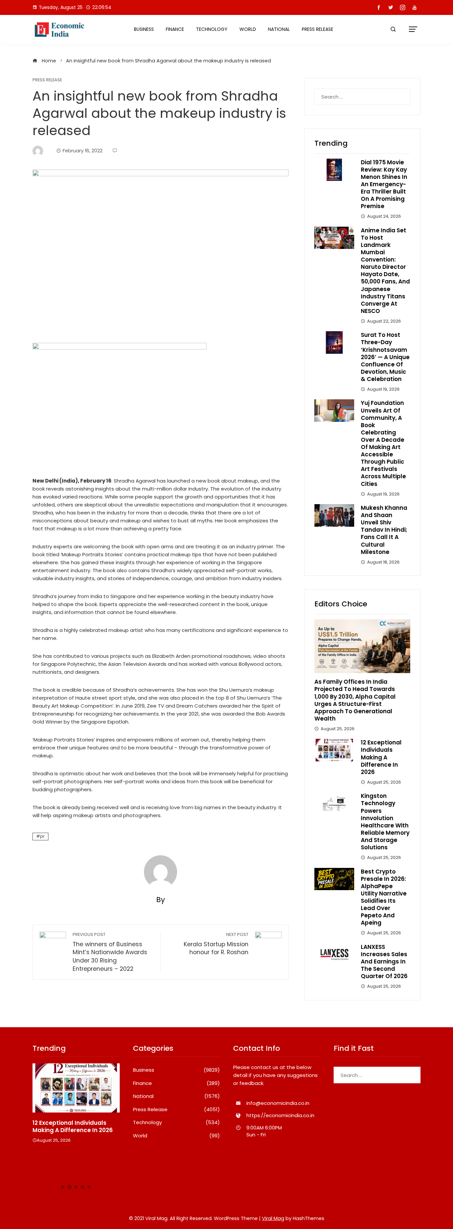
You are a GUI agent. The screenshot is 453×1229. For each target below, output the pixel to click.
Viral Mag (273, 1218)
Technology (211, 29)
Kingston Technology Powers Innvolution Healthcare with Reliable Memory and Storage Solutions (385, 821)
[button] (62, 1187)
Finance (175, 29)
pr (42, 836)
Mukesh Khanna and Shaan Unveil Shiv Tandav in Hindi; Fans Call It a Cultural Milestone (384, 530)
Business (144, 29)
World (247, 29)
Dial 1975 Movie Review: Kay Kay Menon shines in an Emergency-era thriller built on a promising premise (384, 184)
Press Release (317, 29)
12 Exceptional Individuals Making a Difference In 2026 (381, 757)
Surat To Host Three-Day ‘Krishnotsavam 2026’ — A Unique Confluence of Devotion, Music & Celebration (385, 357)
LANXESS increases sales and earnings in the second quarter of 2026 (384, 961)
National (279, 29)
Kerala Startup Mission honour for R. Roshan (216, 944)
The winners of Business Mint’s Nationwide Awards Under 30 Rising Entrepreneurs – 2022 (110, 952)
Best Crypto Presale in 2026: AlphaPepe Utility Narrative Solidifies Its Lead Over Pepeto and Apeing (384, 897)
